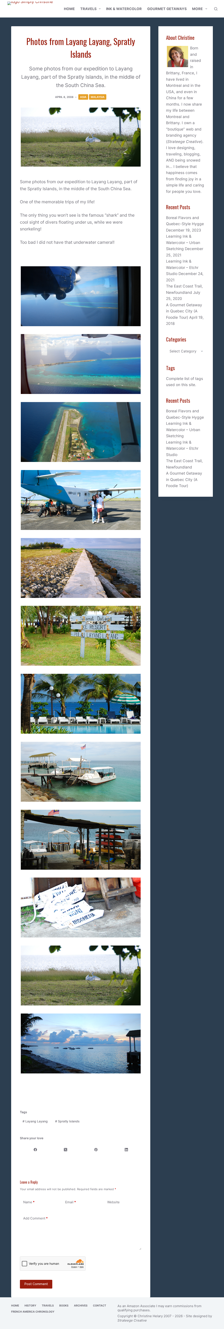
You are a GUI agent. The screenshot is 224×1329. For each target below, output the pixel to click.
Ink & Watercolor (124, 9)
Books (63, 1305)
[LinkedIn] (126, 1149)
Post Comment (36, 1284)
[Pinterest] (96, 1149)
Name (29, 1202)
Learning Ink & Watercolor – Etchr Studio (182, 267)
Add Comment (35, 1218)
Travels (88, 9)
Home (69, 9)
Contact (99, 1305)
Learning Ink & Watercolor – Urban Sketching (183, 242)
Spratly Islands (67, 1121)
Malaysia (98, 97)
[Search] (215, 8)
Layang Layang (35, 1121)
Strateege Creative (184, 141)
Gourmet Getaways (167, 9)
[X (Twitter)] (66, 1149)
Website (113, 1202)
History (30, 1305)
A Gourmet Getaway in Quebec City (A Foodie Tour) (184, 311)
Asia (83, 97)
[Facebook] (35, 1149)
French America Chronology (32, 1311)
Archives (81, 1305)
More (197, 9)
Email (70, 1202)
